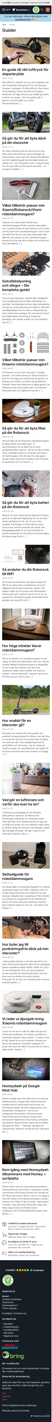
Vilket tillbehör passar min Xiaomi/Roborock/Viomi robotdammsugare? (23, 209)
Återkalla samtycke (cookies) (15, 1410)
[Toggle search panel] (41, 9)
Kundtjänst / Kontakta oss (14, 1313)
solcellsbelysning (23, 19)
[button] (47, 10)
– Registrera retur (10, 1335)
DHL (4, 1393)
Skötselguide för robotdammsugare (17, 876)
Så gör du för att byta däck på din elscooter (24, 140)
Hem (4, 24)
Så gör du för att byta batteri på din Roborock (25, 504)
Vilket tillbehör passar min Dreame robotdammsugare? (25, 362)
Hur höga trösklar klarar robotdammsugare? (21, 648)
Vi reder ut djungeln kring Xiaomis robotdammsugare (24, 1021)
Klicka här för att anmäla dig (15, 1376)
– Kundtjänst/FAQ (10, 1329)
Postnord (6, 1396)
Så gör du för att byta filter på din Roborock (24, 430)
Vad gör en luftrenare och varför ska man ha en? (23, 802)
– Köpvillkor (7, 1323)
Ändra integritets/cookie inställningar (19, 1405)
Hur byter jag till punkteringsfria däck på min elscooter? (25, 948)
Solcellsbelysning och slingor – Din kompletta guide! (16, 285)
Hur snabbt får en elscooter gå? (16, 722)
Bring (4, 1399)
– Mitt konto (7, 1332)
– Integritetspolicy (10, 1326)
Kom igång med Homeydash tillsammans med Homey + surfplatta (25, 1174)
